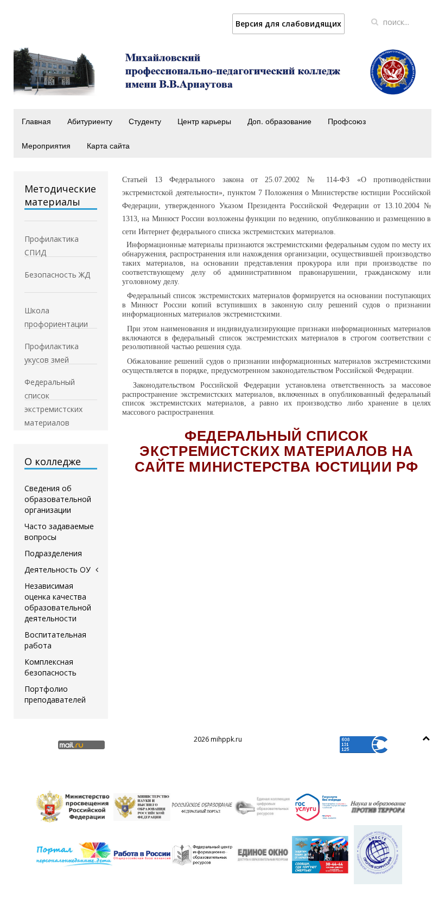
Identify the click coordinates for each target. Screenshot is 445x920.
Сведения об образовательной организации (57, 499)
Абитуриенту (89, 120)
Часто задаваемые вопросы (59, 531)
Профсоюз (347, 120)
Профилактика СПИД (51, 240)
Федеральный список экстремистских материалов (53, 383)
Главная (36, 120)
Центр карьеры (204, 120)
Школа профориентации (56, 311)
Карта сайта (108, 145)
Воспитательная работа (55, 640)
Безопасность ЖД (57, 274)
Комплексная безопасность (50, 667)
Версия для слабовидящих (288, 23)
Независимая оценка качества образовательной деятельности (57, 602)
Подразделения (53, 553)
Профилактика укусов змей (51, 347)
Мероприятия (46, 145)
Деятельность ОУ (57, 569)
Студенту (145, 120)
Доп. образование (279, 120)
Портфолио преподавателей (55, 694)
